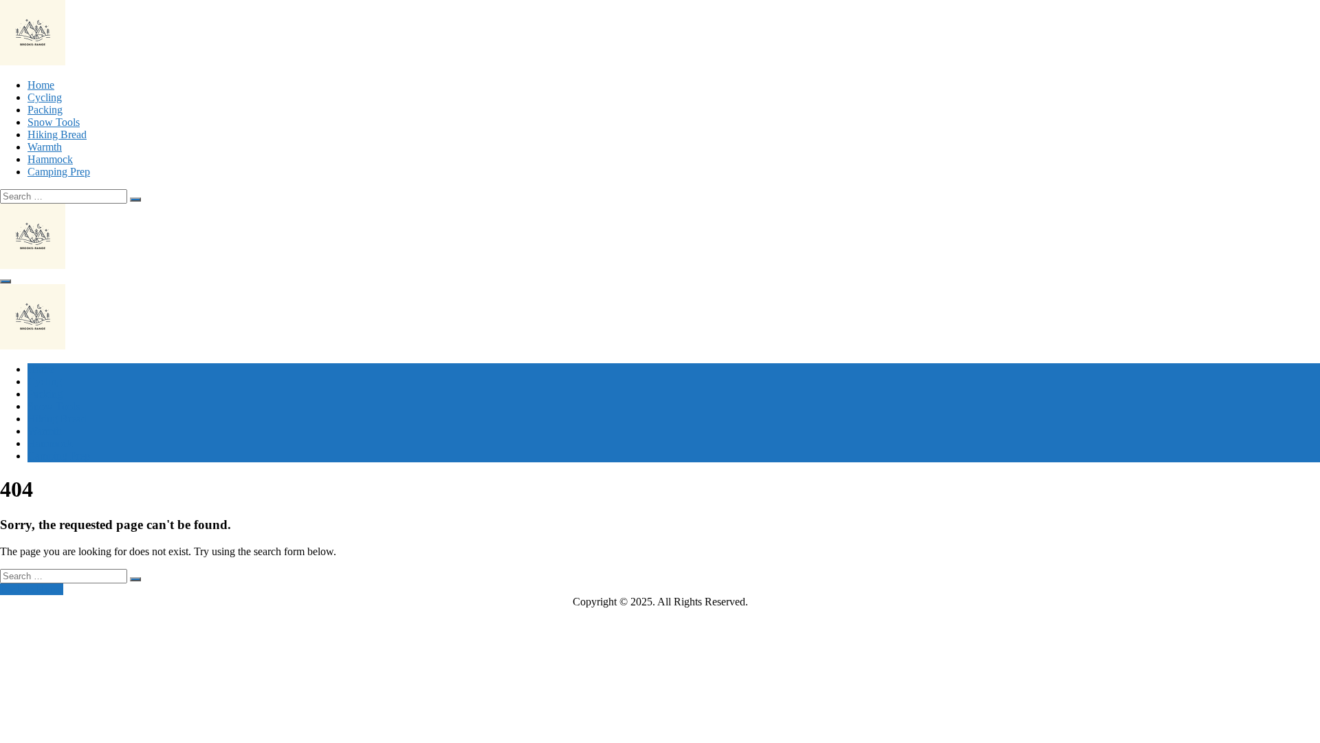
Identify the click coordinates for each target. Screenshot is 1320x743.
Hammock (50, 159)
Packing (45, 110)
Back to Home (31, 589)
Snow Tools (54, 122)
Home (41, 85)
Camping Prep (59, 171)
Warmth (45, 147)
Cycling (45, 97)
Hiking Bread (57, 134)
